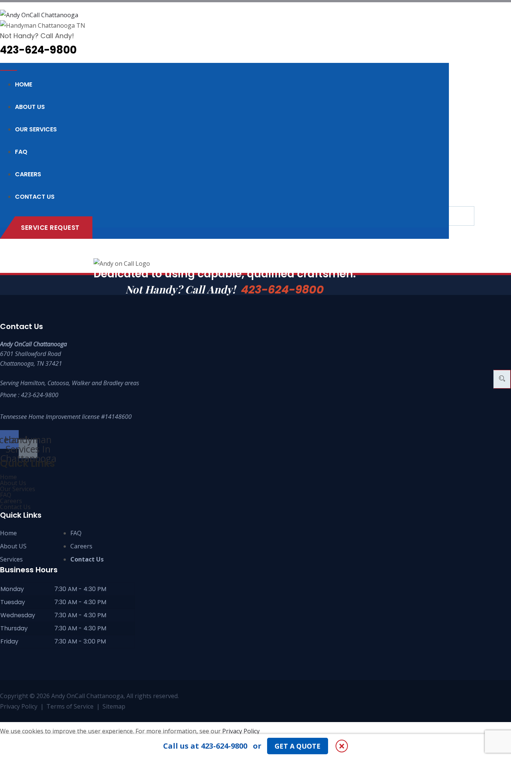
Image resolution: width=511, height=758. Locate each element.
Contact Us (35, 196)
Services (11, 559)
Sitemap (113, 706)
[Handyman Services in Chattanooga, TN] (224, 15)
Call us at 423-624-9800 (205, 746)
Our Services (36, 129)
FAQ (21, 151)
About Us (30, 107)
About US (13, 546)
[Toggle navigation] (8, 70)
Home (23, 84)
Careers (28, 174)
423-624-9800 (282, 289)
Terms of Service (70, 706)
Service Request (50, 227)
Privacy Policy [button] (241, 731)
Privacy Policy (18, 706)
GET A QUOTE (298, 746)
